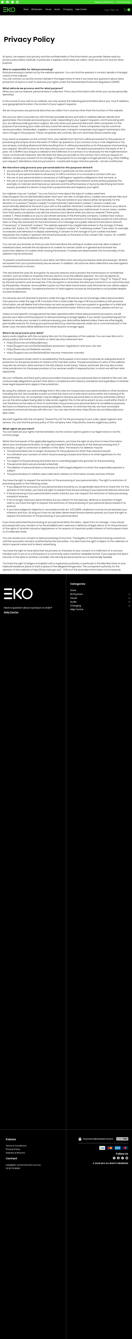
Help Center (11, 612)
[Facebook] (7, 2)
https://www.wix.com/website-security (29, 349)
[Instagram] (2, 2)
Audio (73, 601)
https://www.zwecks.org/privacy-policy (94, 422)
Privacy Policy (124, 2)
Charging (75, 605)
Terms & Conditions (16, 1145)
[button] (127, 9)
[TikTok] (12, 2)
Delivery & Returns (15, 1152)
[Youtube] (17, 2)
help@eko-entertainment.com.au (23, 1165)
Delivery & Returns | (105, 2)
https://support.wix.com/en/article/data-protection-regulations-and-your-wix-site (54, 346)
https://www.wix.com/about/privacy (27, 342)
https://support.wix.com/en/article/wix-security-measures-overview (45, 352)
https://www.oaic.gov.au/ (46, 569)
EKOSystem (76, 594)
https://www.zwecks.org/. (102, 132)
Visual (73, 598)
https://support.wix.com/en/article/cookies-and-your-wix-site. (38, 196)
